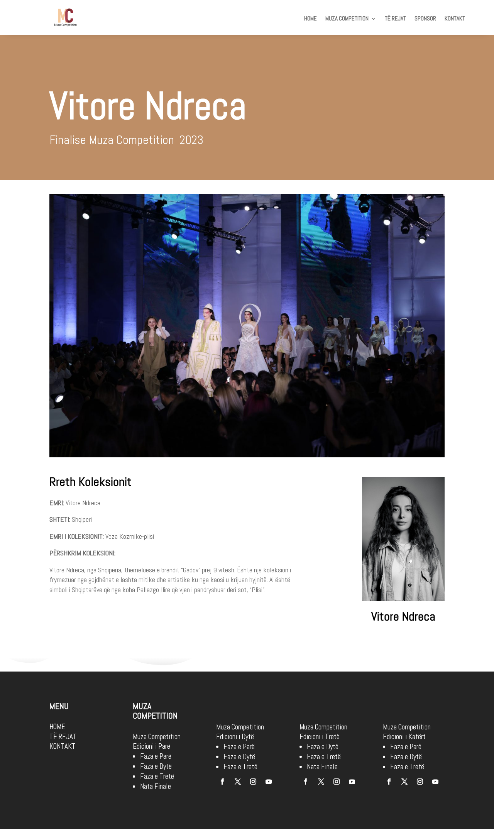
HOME (310, 19)
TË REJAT (395, 19)
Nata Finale (155, 786)
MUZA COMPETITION (347, 19)
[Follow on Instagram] (253, 781)
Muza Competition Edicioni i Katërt (407, 732)
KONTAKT (455, 19)
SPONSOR (425, 19)
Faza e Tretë (157, 776)
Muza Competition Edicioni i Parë (157, 741)
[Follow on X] (238, 781)
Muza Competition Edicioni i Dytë (240, 732)
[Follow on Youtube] (268, 781)
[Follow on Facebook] (222, 781)
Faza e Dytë (156, 766)
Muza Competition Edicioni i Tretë (323, 732)
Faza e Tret (405, 766)
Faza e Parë (155, 756)
